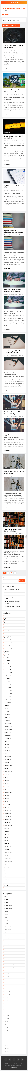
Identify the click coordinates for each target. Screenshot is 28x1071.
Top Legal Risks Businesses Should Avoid (14, 594)
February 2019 (8, 846)
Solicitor (6, 1033)
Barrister (6, 911)
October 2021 (8, 768)
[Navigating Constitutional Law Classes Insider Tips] (14, 519)
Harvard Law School (9, 965)
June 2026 (7, 622)
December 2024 (8, 670)
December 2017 (8, 888)
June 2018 (7, 870)
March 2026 (7, 631)
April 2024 (7, 679)
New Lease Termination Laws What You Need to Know (12, 91)
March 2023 (7, 717)
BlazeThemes (14, 1067)
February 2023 (8, 720)
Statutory (6, 1048)
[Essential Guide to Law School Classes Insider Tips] (14, 402)
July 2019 (7, 831)
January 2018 (7, 885)
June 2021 (7, 780)
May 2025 (7, 658)
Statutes (6, 1043)
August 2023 (8, 702)
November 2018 (8, 855)
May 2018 (7, 873)
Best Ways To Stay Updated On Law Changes (13, 597)
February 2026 (8, 634)
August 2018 (7, 864)
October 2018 (8, 858)
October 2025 (8, 646)
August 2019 (7, 828)
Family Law (7, 938)
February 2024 (8, 685)
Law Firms (7, 986)
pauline (6, 50)
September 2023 (8, 700)
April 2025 (7, 661)
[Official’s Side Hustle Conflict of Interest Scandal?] (14, 35)
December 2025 (8, 640)
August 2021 (7, 774)
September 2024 (8, 676)
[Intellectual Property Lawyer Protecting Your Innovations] (14, 280)
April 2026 (7, 628)
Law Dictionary (8, 974)
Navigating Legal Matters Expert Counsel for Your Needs (13, 352)
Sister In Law (7, 42)
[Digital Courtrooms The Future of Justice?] (14, 176)
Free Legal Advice (9, 956)
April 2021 (7, 786)
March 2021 (7, 789)
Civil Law (7, 920)
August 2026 (8, 616)
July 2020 (7, 795)
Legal (6, 1010)
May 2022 (7, 747)
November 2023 (8, 694)
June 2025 (7, 655)
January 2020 (8, 813)
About (6, 896)
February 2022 (8, 756)
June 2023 (7, 708)
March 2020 (7, 807)
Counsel (6, 932)
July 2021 (7, 777)
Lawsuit (6, 998)
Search (5, 578)
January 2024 (8, 688)
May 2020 (7, 801)
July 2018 (7, 867)
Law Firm (7, 980)
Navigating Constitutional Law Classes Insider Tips (13, 530)
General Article (8, 962)
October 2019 (8, 822)
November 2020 (8, 792)
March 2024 (7, 682)
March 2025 (7, 664)
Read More (6, 68)
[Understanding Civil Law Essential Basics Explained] (14, 461)
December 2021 (8, 762)
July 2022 (7, 741)
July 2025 (7, 652)
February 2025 (8, 667)
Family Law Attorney (9, 944)
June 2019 (7, 834)
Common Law (8, 926)
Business (6, 917)
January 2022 (8, 759)
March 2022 (7, 753)
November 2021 (8, 765)
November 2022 (8, 729)
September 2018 (8, 861)
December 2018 (8, 852)
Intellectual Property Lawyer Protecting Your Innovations (12, 290)
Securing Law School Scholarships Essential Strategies (13, 231)
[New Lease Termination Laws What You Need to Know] (14, 80)
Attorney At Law (8, 905)
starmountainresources (14, 8)
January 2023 (8, 723)
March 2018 (7, 879)
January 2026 (8, 637)
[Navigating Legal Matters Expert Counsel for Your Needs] (14, 341)
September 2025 (8, 649)
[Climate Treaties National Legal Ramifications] (14, 126)
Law (5, 971)
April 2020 (7, 804)
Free (6, 953)
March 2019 (7, 843)
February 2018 (8, 882)
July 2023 (7, 705)
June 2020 (7, 798)
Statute (6, 1039)
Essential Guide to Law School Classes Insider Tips (13, 413)
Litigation (7, 1022)
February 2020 (8, 810)
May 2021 (7, 783)
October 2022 (8, 732)
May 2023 (7, 711)
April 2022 (7, 750)
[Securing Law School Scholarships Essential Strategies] (14, 220)
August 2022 (8, 738)
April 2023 (7, 714)
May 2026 (7, 625)
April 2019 (7, 840)
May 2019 (7, 837)
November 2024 (8, 673)
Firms (6, 950)
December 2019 (8, 816)
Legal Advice (7, 1016)
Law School (7, 992)
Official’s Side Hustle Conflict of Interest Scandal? (13, 46)
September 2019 (8, 825)
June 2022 (7, 744)
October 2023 (8, 696)
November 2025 (8, 643)
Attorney (6, 899)
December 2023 (8, 691)
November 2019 (8, 819)
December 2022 (8, 726)
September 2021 (8, 771)
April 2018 (7, 876)
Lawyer (6, 1004)
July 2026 (7, 619)
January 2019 (8, 849)
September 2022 (8, 735)
